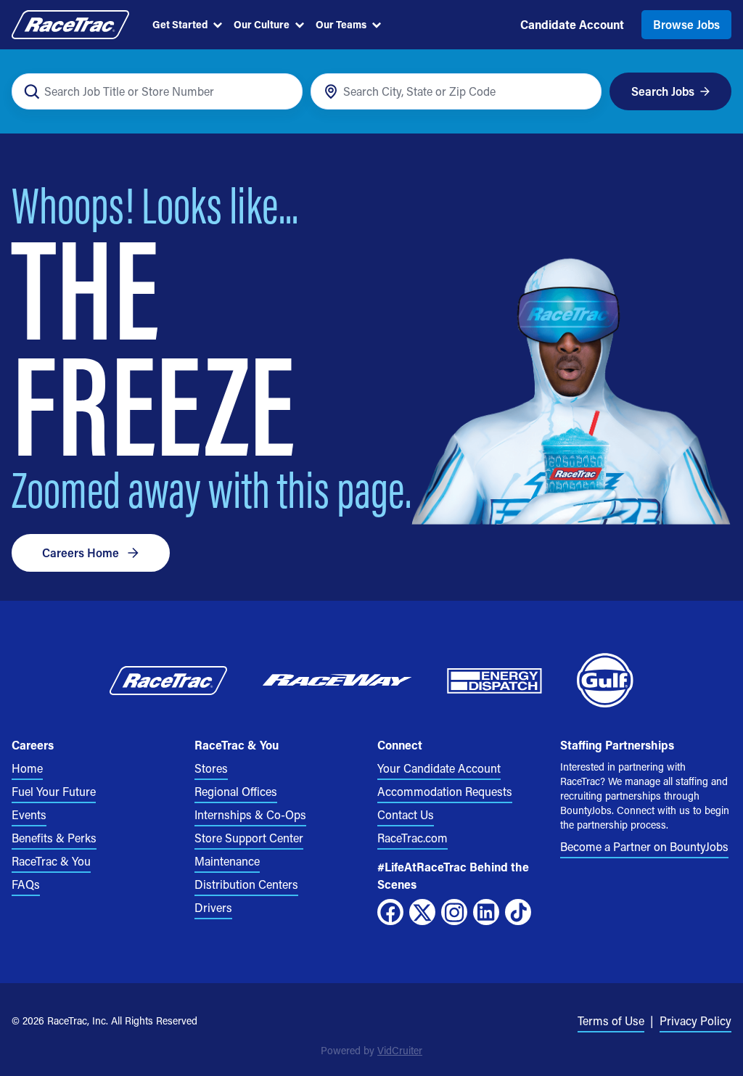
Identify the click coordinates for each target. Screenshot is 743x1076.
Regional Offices (235, 791)
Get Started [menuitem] (180, 24)
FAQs (26, 884)
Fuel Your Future (54, 791)
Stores (211, 768)
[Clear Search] (283, 92)
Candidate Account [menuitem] (572, 24)
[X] (422, 912)
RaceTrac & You (51, 860)
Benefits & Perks (54, 837)
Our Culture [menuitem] (262, 24)
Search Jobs (662, 91)
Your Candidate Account (439, 768)
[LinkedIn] (486, 912)
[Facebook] (390, 912)
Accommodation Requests (444, 791)
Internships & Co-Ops (250, 814)
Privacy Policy (695, 1020)
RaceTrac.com (412, 837)
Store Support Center (248, 837)
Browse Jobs (686, 24)
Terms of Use (611, 1020)
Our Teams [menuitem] (341, 24)
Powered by (371, 1050)
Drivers (213, 907)
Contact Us (405, 814)
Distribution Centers (246, 884)
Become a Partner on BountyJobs (644, 846)
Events (29, 814)
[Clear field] (582, 92)
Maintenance (227, 860)
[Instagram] (454, 912)
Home (27, 768)
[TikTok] (518, 912)
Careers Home (80, 552)
